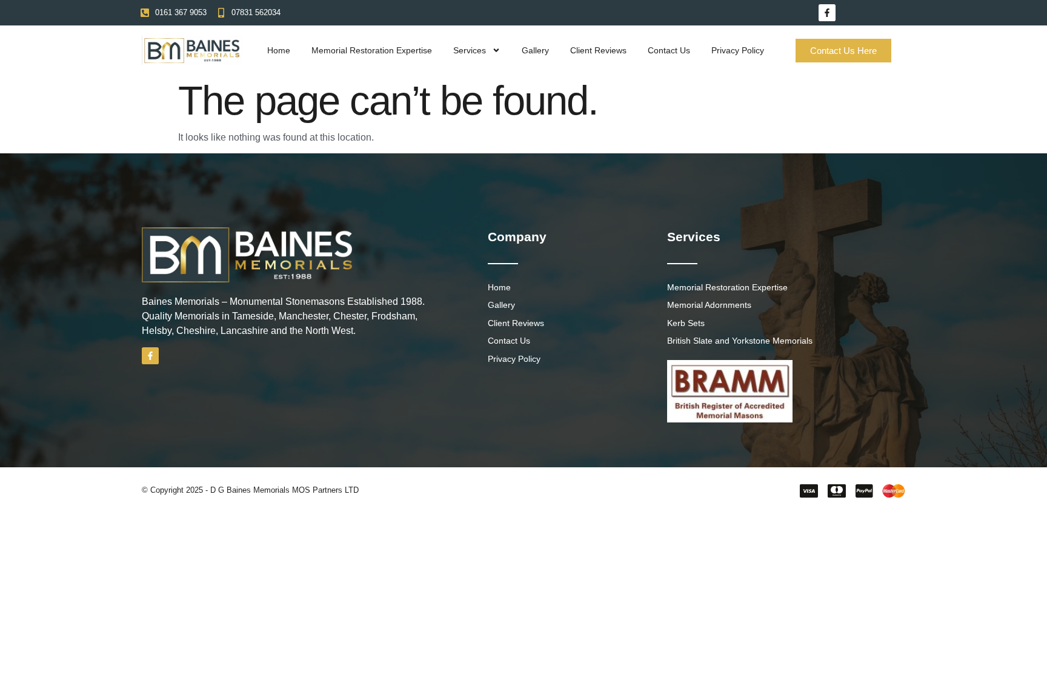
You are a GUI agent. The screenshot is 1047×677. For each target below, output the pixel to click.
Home (278, 50)
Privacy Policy (737, 50)
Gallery (535, 50)
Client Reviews (598, 50)
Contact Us (669, 50)
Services (469, 50)
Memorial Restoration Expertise (371, 50)
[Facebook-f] (827, 12)
